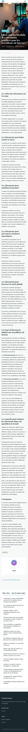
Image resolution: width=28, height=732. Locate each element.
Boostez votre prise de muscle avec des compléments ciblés (13, 649)
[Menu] (24, 1)
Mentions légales (6, 719)
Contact (4, 722)
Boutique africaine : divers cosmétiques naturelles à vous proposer (12, 612)
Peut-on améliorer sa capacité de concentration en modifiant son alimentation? (12, 626)
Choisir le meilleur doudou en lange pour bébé (13, 659)
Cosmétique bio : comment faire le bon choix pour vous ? (13, 677)
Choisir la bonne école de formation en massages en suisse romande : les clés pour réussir (13, 619)
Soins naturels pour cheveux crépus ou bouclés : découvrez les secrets (14, 654)
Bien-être (5, 30)
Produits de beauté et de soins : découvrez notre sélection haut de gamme (13, 632)
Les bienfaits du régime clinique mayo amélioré (14, 682)
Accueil (3, 52)
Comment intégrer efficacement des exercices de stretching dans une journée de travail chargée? (13, 671)
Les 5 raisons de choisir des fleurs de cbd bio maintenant (13, 606)
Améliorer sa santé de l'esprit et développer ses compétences (12, 665)
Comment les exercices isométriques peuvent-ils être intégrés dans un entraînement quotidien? (14, 600)
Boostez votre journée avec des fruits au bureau (13, 644)
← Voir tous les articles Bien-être (11, 580)
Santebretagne (7, 698)
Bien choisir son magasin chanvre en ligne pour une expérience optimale (13, 639)
